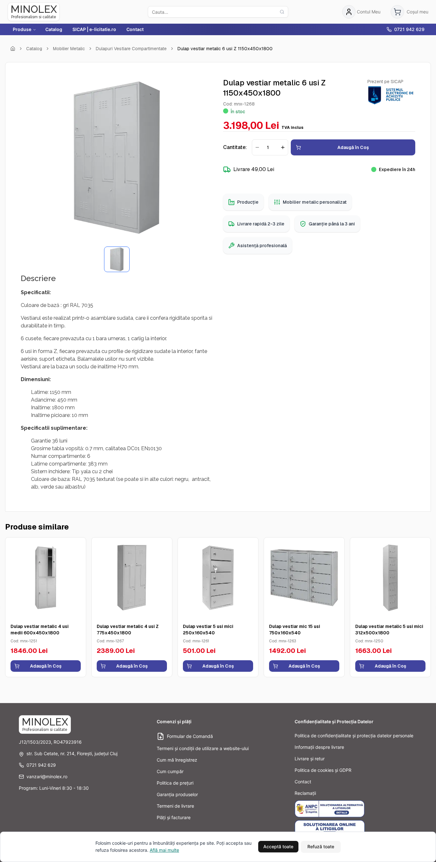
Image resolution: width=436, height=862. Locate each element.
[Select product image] (117, 259)
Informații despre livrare (319, 747)
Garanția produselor (177, 794)
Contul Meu (368, 11)
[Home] (12, 48)
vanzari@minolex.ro (46, 776)
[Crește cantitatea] (283, 147)
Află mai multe (164, 850)
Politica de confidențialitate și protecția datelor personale (354, 735)
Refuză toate (320, 846)
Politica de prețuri (175, 783)
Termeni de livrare (175, 806)
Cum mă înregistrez (177, 760)
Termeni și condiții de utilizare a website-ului (203, 748)
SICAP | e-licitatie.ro (94, 29)
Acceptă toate (278, 846)
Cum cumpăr (170, 771)
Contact (135, 29)
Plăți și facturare (174, 817)
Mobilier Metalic (69, 48)
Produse (22, 29)
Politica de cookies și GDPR (323, 770)
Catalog (53, 29)
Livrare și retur (310, 758)
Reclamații (305, 793)
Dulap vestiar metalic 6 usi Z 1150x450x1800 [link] (225, 48)
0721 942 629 (409, 29)
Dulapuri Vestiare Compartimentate (131, 48)
